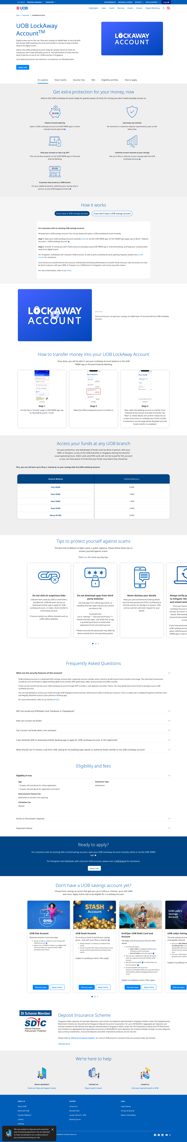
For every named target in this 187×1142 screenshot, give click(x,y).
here (85, 557)
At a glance (43, 80)
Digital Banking (152, 8)
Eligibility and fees (110, 80)
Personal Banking (34, 2)
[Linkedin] (162, 1135)
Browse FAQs (74, 1111)
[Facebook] (155, 1135)
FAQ (93, 80)
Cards (111, 8)
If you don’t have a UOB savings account (112, 213)
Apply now (22, 67)
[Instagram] (159, 1135)
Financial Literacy (125, 2)
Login (165, 2)
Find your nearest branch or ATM (145, 1088)
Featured (25, 15)
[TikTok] (170, 1135)
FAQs (69, 270)
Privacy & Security (127, 1111)
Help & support (151, 2)
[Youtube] (166, 1135)
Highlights (93, 8)
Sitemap (21, 1124)
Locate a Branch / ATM (77, 1115)
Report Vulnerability (128, 1115)
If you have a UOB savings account (72, 213)
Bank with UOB (23, 1111)
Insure (139, 8)
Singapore (50, 2)
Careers (20, 1119)
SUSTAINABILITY (110, 2)
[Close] (52, 1129)
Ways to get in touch (93, 1088)
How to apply (131, 80)
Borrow (121, 8)
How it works (61, 80)
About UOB (22, 1106)
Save (104, 8)
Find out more (41, 987)
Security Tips (79, 80)
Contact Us (73, 1106)
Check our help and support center (42, 1088)
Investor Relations (24, 1115)
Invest (130, 8)
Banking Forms (75, 1119)
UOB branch (120, 861)
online (83, 239)
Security (138, 2)
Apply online (57, 987)
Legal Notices (126, 1106)
